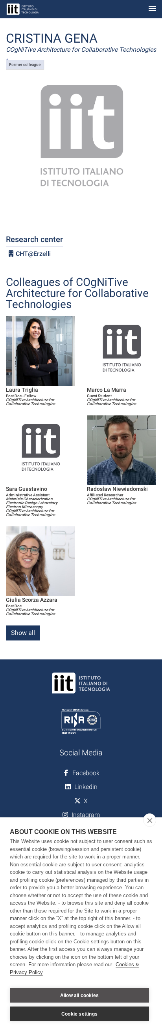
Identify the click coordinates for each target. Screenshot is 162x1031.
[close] (149, 820)
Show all (23, 633)
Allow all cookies (79, 995)
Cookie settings (79, 1014)
